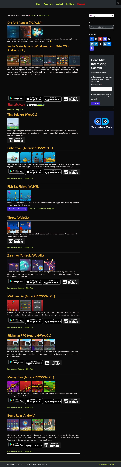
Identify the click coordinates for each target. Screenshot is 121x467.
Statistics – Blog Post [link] (15, 110)
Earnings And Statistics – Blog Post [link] (20, 178)
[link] (118, 2)
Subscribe (95, 103)
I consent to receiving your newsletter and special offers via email (101, 97)
